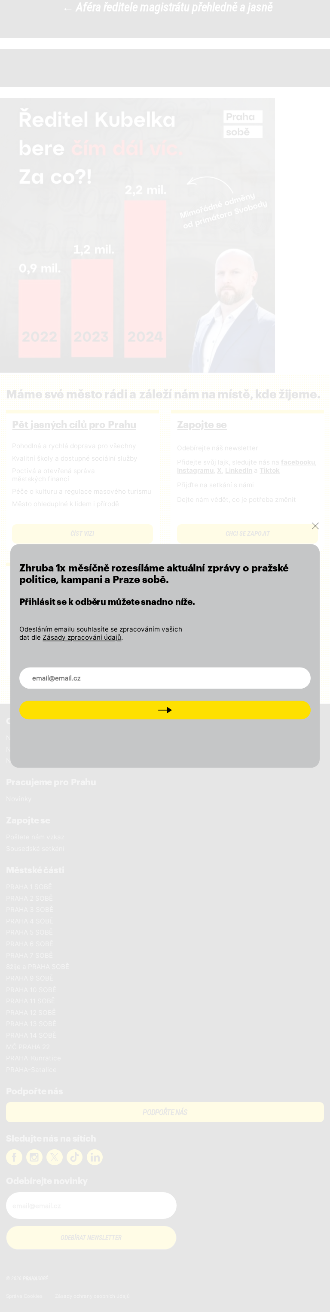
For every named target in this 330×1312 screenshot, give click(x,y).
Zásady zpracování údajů (82, 637)
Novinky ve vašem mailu (65, 672)
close (315, 526)
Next (165, 710)
